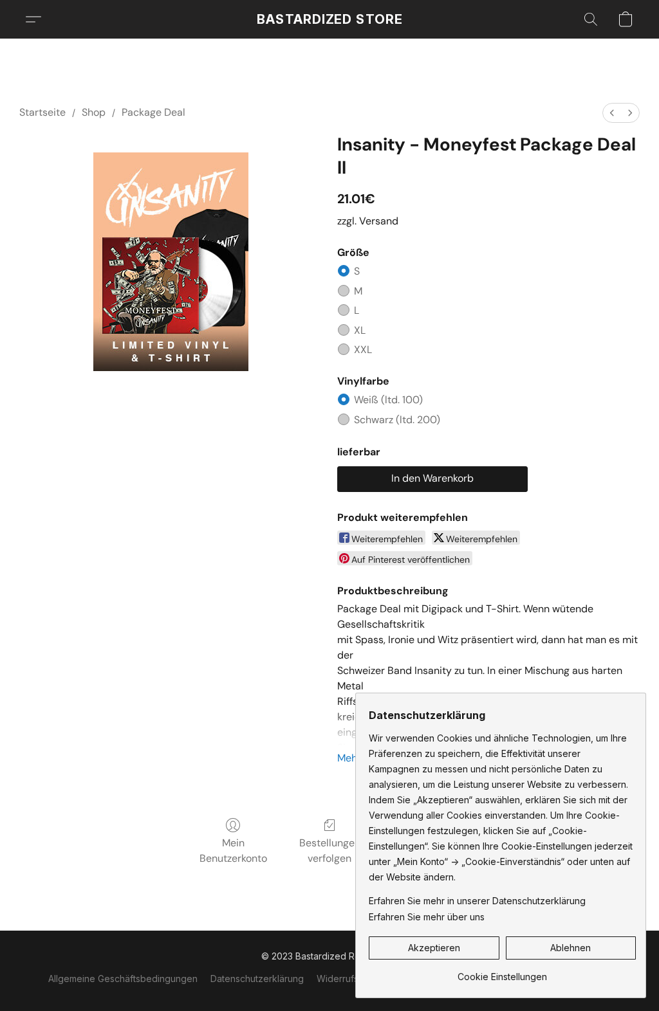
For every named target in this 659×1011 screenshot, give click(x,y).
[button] (330, 19)
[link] (502, 972)
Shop (94, 112)
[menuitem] (612, 113)
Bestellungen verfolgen (329, 850)
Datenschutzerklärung (257, 978)
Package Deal (153, 112)
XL (360, 330)
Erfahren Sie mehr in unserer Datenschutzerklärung (477, 900)
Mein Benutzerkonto (233, 850)
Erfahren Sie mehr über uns (427, 916)
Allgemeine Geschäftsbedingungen (123, 978)
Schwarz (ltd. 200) (397, 419)
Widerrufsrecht (348, 978)
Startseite (42, 112)
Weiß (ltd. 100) (388, 399)
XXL (363, 349)
